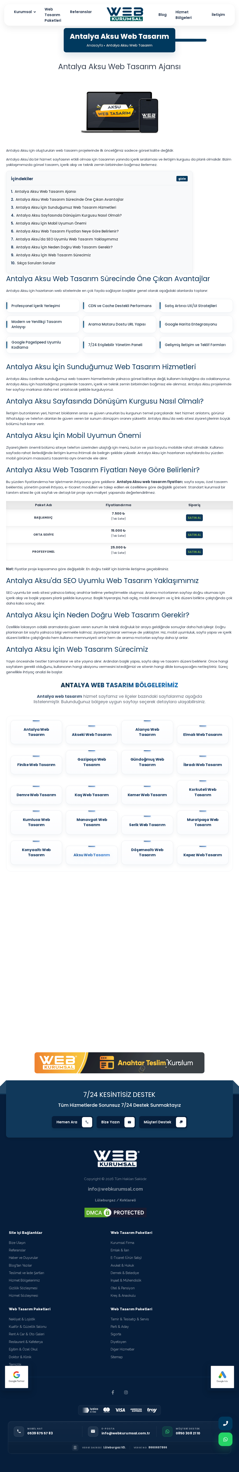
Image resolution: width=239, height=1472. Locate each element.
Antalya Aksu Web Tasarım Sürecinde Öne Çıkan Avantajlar (70, 199)
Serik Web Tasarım (147, 824)
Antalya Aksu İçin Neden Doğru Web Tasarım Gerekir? (64, 247)
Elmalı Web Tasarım (202, 734)
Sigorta (116, 1334)
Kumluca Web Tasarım (36, 822)
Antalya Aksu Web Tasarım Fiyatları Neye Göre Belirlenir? (67, 231)
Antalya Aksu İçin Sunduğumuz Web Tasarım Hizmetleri (66, 207)
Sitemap (117, 1357)
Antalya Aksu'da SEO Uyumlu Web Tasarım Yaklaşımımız (67, 239)
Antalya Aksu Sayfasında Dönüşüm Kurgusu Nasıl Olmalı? (69, 215)
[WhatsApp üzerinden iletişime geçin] (225, 1440)
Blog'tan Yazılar (20, 1265)
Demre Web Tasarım (36, 795)
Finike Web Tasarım (36, 764)
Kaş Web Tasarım (92, 795)
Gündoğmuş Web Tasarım (147, 762)
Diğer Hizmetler (122, 1349)
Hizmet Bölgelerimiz (24, 1280)
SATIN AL (194, 518)
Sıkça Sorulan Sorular (36, 263)
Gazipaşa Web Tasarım (91, 762)
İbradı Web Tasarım (202, 764)
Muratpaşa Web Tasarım (202, 822)
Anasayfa (95, 45)
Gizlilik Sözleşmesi (23, 1288)
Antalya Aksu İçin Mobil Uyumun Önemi (51, 223)
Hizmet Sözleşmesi (23, 1295)
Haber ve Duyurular (23, 1258)
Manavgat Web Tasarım (92, 822)
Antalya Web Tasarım (36, 732)
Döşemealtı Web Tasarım (147, 852)
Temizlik (15, 1364)
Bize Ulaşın (17, 1243)
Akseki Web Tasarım (91, 734)
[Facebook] (113, 1392)
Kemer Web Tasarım (147, 795)
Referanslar (17, 1250)
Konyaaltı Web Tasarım (36, 852)
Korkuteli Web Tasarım (202, 792)
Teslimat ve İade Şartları (26, 1273)
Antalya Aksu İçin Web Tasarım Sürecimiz (53, 255)
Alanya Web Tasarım (147, 732)
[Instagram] (126, 1392)
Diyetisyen (118, 1342)
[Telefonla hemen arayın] (225, 1423)
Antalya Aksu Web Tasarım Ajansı (45, 191)
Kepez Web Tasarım (202, 855)
